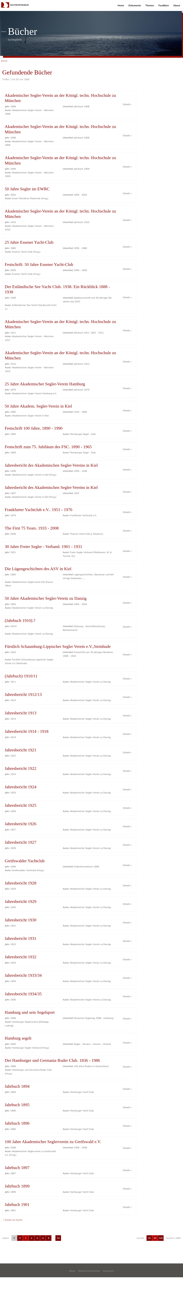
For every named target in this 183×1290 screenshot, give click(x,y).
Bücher (4, 61)
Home (121, 5)
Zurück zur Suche (13, 1219)
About (176, 5)
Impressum (108, 1270)
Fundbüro (163, 5)
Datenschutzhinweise (89, 1270)
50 (155, 1238)
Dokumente (134, 5)
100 (161, 1238)
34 (58, 1238)
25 (149, 1238)
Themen (149, 5)
